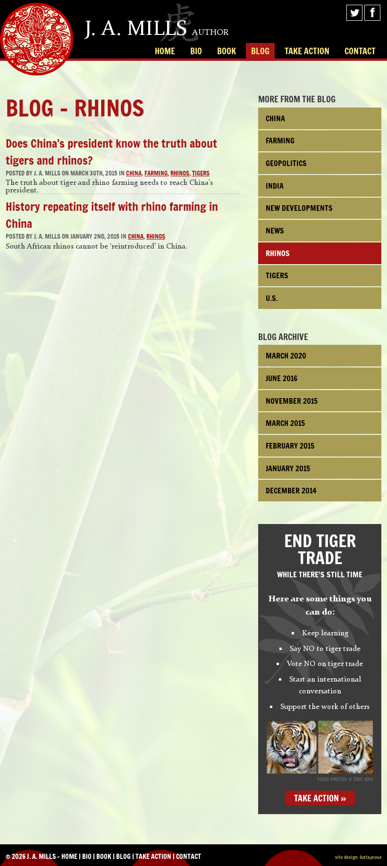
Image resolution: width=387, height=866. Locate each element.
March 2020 (286, 355)
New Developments (299, 208)
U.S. (272, 298)
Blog (260, 51)
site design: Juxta (358, 857)
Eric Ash (363, 779)
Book (226, 51)
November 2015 (292, 401)
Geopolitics (286, 163)
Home (165, 51)
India (275, 186)
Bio (196, 51)
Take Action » (320, 798)
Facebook (372, 13)
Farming (156, 173)
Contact (360, 51)
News (275, 230)
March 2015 (285, 423)
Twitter (354, 13)
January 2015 (288, 468)
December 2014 (291, 490)
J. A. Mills (157, 28)
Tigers (201, 173)
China (134, 173)
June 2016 (281, 378)
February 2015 (290, 446)
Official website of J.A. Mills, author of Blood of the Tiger (36, 39)
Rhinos (179, 173)
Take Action (307, 51)
